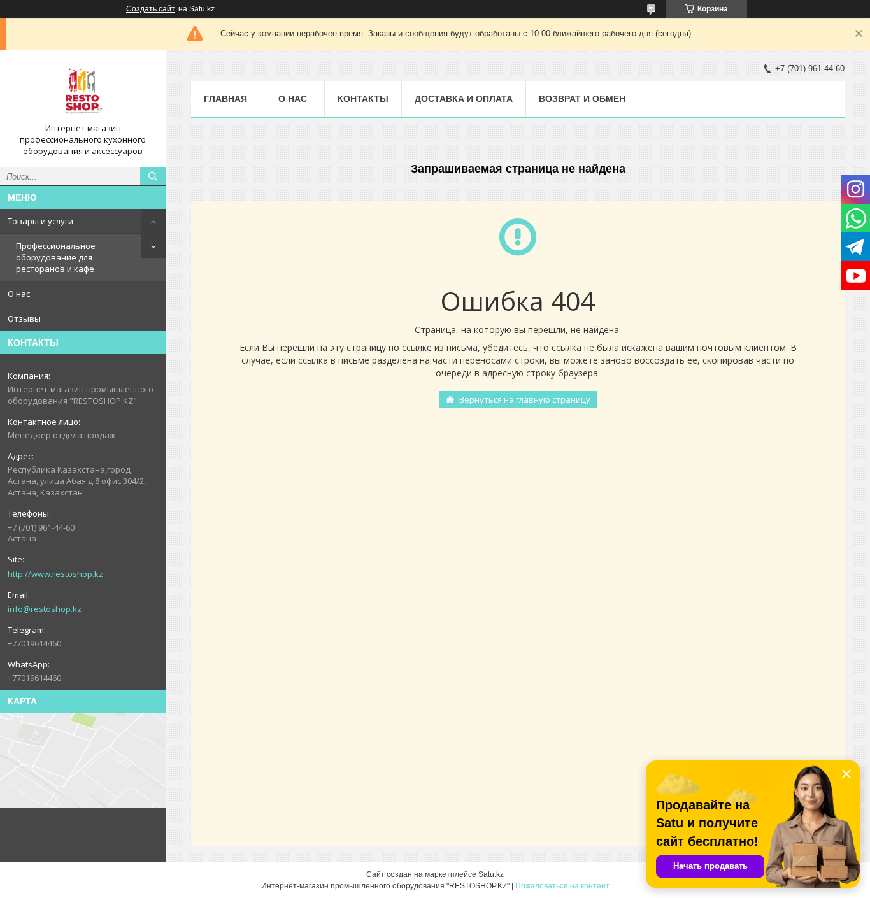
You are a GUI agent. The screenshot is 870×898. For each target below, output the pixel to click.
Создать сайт (150, 8)
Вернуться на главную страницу (524, 399)
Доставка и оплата (464, 99)
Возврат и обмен (582, 99)
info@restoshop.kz (45, 609)
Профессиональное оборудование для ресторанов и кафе (56, 257)
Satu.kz (491, 874)
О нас (19, 293)
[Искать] (153, 176)
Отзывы (24, 318)
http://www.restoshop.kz (55, 574)
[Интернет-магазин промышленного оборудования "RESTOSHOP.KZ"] (83, 91)
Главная (225, 99)
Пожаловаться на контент (562, 885)
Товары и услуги (40, 221)
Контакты (363, 99)
